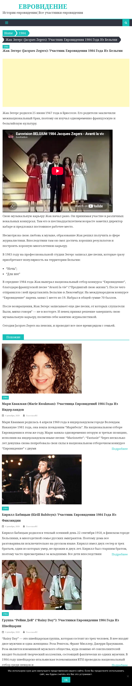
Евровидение (43, 6)
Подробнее (120, 449)
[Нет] (127, 676)
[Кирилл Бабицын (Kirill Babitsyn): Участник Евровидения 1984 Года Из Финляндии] (65, 479)
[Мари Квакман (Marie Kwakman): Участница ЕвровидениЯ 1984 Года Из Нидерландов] (65, 369)
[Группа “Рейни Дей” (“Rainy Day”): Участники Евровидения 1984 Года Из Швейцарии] (65, 585)
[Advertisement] (66, 83)
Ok (66, 680)
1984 (6, 46)
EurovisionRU (32, 416)
